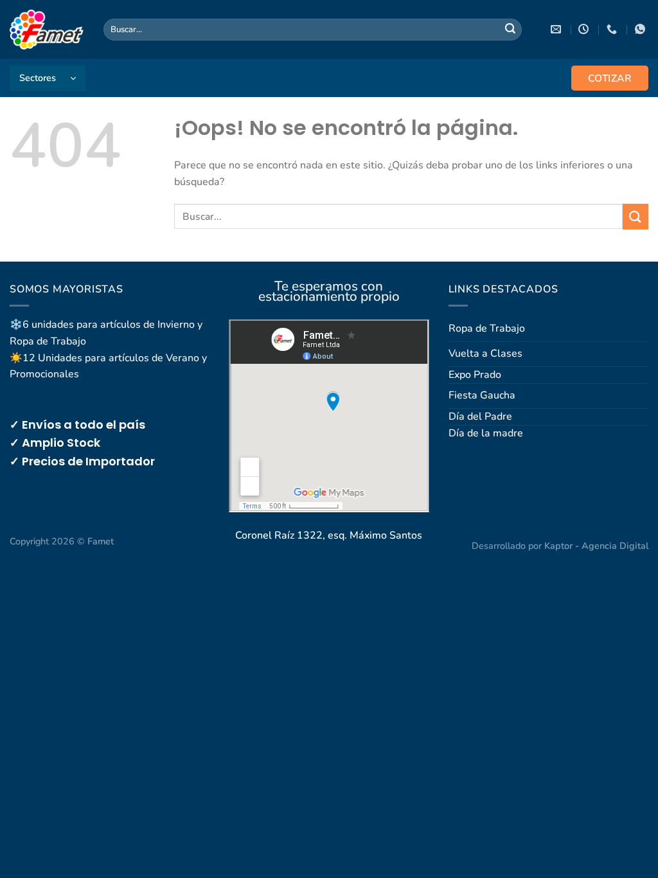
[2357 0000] (613, 29)
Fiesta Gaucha (482, 395)
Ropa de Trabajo (487, 328)
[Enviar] (510, 29)
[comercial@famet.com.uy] (557, 29)
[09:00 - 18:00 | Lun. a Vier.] (585, 29)
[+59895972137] (641, 29)
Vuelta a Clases (485, 353)
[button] (47, 78)
